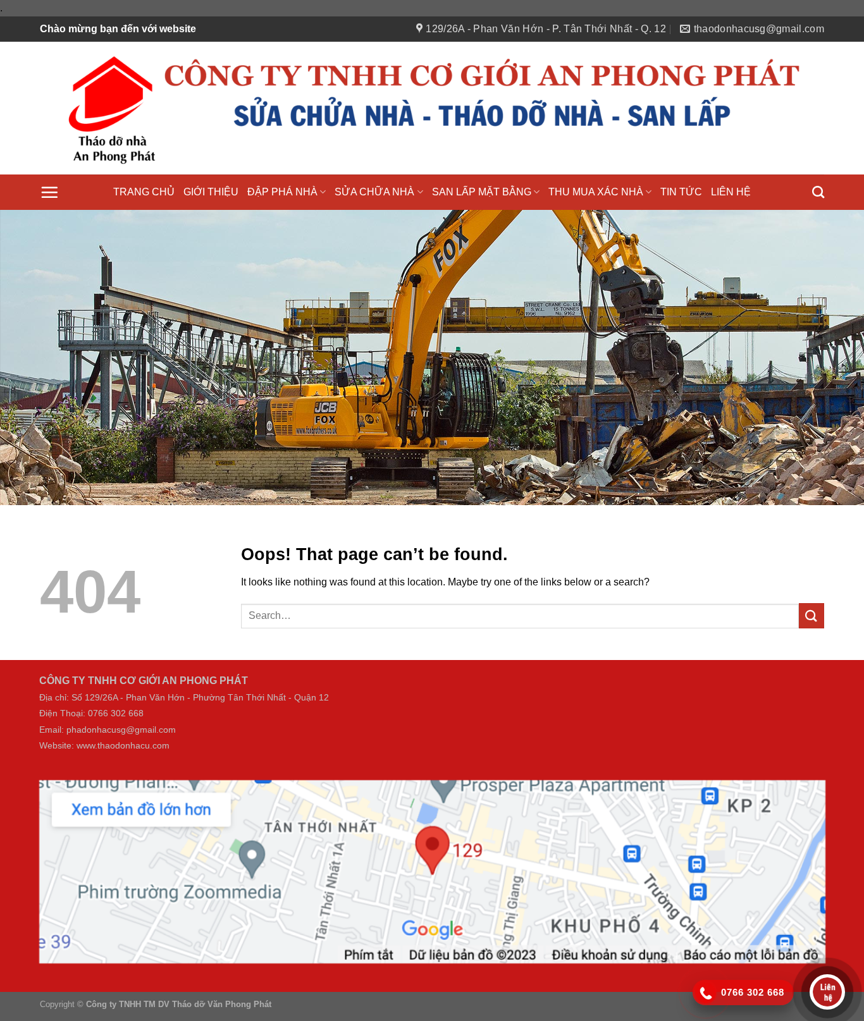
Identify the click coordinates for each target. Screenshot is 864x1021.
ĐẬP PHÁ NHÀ (282, 191)
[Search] (818, 191)
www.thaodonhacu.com (123, 742)
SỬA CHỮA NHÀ (374, 191)
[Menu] (49, 192)
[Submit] (811, 611)
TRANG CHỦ (144, 191)
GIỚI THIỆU (210, 191)
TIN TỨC (681, 191)
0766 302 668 (116, 709)
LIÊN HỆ (731, 191)
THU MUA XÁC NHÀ (595, 191)
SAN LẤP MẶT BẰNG (481, 191)
